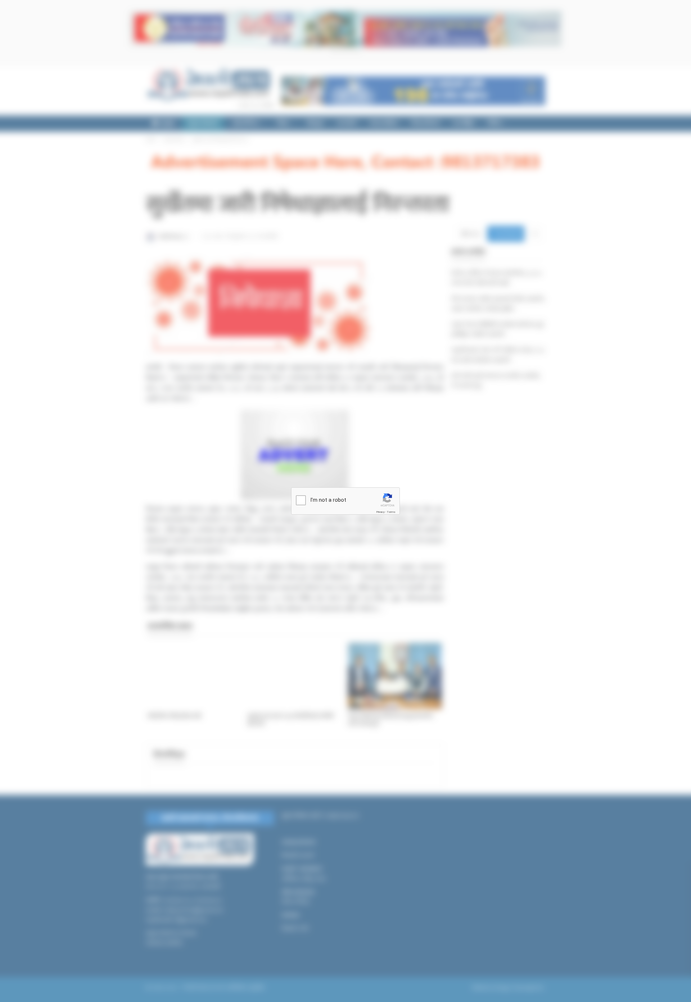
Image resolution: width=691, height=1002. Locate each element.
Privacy (380, 512)
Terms (391, 512)
